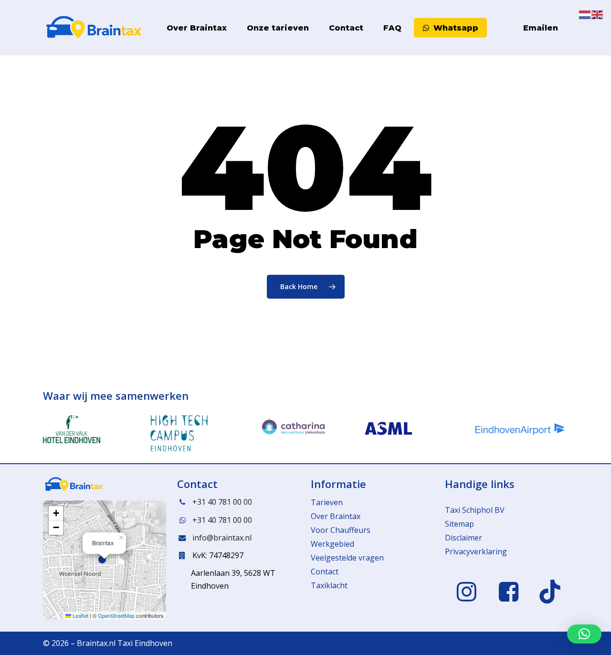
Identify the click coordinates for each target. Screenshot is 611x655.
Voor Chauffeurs (340, 530)
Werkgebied (332, 544)
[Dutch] (495, 27)
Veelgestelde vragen (347, 557)
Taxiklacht (329, 585)
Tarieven (327, 502)
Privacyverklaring (476, 551)
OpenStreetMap (116, 615)
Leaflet (79, 615)
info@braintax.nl (222, 537)
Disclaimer (463, 537)
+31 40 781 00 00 (222, 502)
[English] (507, 27)
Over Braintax (335, 516)
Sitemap (459, 524)
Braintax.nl (96, 643)
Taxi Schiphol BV (475, 510)
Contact (324, 571)
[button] (104, 560)
